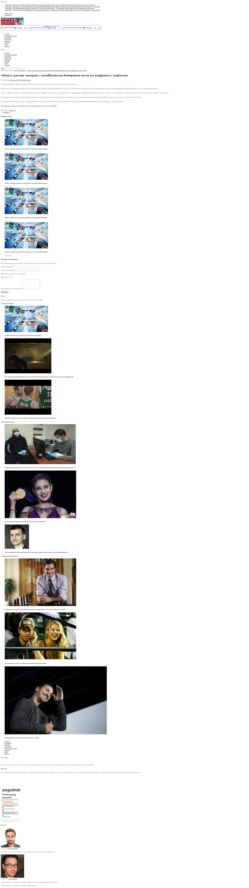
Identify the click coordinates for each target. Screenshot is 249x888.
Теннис (7, 43)
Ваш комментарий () (11, 288)
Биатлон (7, 41)
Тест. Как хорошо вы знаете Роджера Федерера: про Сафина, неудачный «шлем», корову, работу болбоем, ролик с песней (35, 609)
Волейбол (8, 38)
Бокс (6, 45)
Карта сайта (9, 13)
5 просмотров (12, 879)
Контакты (8, 15)
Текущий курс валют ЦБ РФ (51, 26)
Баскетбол (8, 39)
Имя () (7, 267)
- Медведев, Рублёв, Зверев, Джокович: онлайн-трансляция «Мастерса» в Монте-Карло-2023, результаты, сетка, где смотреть (50, 5)
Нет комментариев (24, 80)
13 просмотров (13, 848)
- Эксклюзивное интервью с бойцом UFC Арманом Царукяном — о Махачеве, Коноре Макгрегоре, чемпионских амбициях (50, 8)
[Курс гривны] (76, 27)
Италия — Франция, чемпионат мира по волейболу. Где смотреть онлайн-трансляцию (26, 217)
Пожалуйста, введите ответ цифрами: (13, 274)
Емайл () (7, 270)
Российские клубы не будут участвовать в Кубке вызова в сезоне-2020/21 (23, 335)
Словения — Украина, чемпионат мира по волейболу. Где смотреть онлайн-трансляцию (26, 251)
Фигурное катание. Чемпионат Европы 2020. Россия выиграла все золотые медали (25, 521)
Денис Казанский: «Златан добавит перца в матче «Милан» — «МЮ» (22, 737)
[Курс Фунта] (41, 27)
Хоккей (7, 46)
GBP (52, 28)
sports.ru (12, 110)
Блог (16, 70)
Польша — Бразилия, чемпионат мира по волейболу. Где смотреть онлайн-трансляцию (26, 148)
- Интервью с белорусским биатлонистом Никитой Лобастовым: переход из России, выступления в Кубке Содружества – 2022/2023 (52, 6)
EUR (17, 28)
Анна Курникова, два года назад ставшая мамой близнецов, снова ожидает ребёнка (25, 663)
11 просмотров (13, 80)
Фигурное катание (11, 36)
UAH (88, 28)
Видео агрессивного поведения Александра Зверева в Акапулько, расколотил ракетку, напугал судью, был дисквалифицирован (36, 552)
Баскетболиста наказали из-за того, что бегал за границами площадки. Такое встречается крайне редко (30, 418)
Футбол (7, 34)
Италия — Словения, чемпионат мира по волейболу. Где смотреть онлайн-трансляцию (26, 183)
